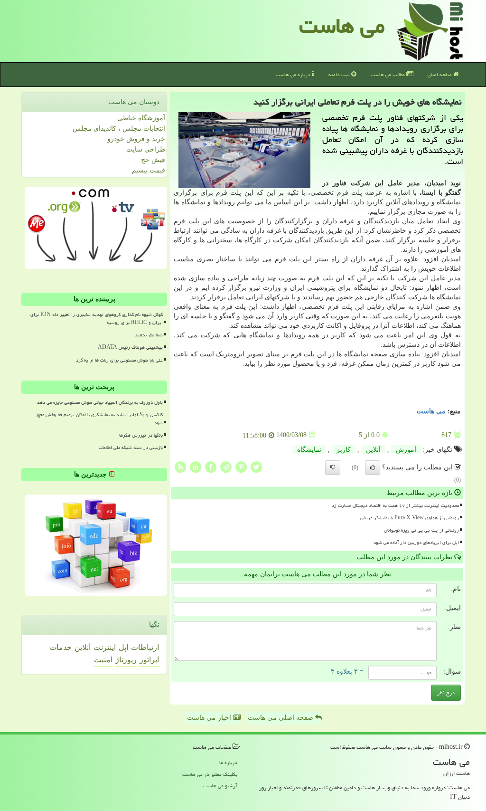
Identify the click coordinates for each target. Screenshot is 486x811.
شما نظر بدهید (149, 335)
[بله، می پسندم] (372, 467)
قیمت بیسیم (148, 170)
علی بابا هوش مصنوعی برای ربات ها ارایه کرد (119, 360)
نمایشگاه (309, 449)
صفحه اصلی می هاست (281, 717)
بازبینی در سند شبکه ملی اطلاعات (131, 447)
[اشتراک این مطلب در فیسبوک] (210, 466)
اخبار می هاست (210, 717)
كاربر (343, 449)
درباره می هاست (294, 74)
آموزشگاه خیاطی (141, 118)
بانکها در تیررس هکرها (141, 435)
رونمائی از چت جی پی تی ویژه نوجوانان (421, 530)
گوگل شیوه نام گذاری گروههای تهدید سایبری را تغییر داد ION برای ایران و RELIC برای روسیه (96, 318)
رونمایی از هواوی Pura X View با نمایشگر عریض (409, 518)
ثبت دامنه (339, 74)
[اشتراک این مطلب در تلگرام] (226, 466)
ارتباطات (145, 647)
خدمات (60, 647)
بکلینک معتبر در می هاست (209, 774)
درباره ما (228, 762)
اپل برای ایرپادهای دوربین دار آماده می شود (416, 542)
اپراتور (149, 660)
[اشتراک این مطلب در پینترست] (241, 466)
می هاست (342, 25)
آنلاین (373, 449)
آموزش (406, 449)
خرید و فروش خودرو (136, 139)
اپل (123, 647)
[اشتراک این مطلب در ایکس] (256, 466)
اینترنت (104, 647)
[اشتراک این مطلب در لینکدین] (195, 466)
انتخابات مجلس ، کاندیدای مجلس (119, 128)
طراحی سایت (145, 149)
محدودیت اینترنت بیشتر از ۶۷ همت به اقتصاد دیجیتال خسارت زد (395, 505)
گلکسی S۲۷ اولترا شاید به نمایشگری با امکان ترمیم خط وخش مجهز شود (99, 419)
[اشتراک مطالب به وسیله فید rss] (180, 466)
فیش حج (153, 159)
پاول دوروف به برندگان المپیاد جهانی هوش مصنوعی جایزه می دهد (100, 402)
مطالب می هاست (388, 74)
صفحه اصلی (440, 74)
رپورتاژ (126, 660)
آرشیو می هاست (220, 786)
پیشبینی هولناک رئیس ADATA (130, 347)
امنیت (103, 660)
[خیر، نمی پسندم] (332, 467)
